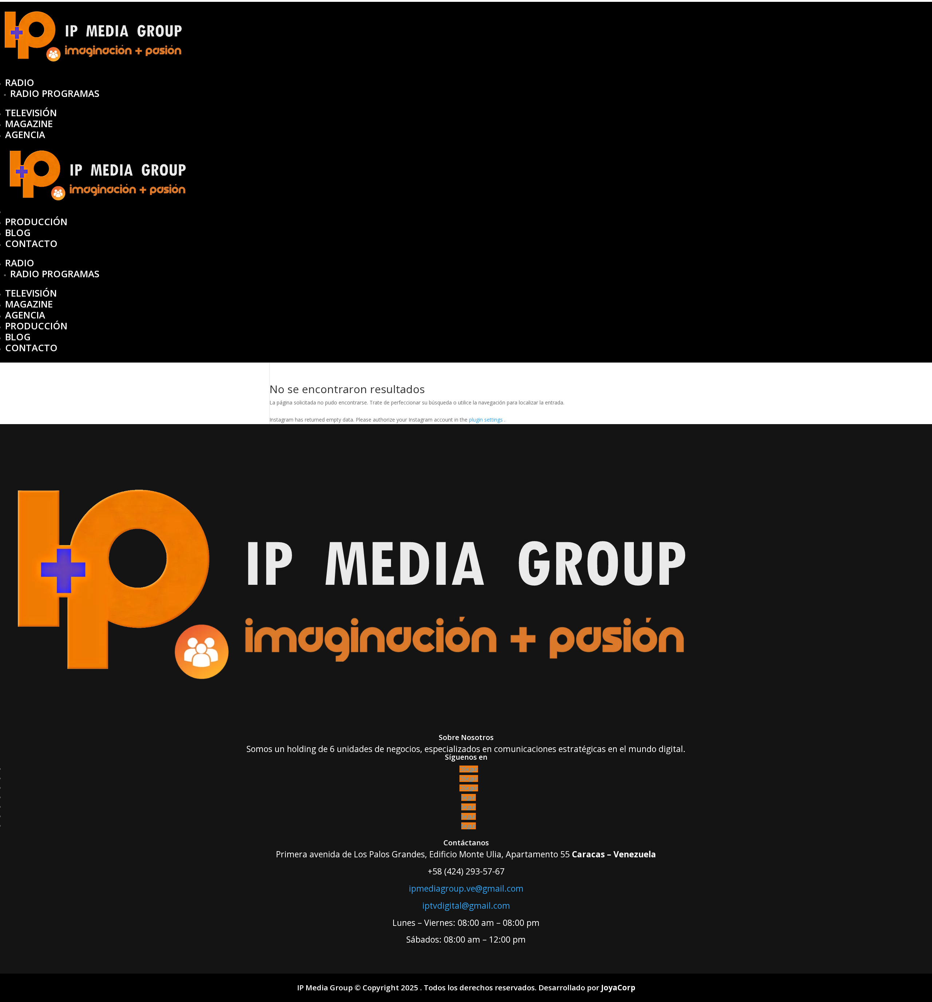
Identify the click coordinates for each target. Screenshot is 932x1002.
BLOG (18, 232)
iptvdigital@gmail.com (466, 905)
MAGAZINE (29, 123)
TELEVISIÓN (31, 112)
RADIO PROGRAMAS (54, 93)
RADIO (19, 82)
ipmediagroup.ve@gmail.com (466, 888)
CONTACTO (31, 243)
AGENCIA (25, 134)
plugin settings (486, 419)
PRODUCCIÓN (36, 221)
